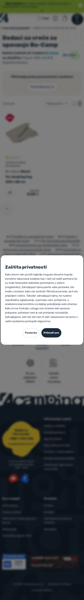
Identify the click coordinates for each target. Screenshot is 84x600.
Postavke (31, 332)
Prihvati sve (51, 332)
